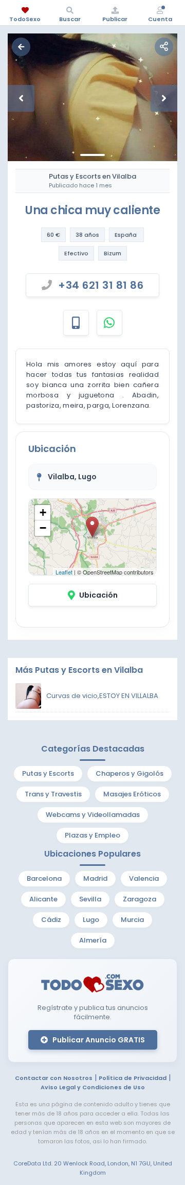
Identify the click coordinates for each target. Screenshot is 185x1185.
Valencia (144, 878)
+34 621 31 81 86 (100, 285)
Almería (92, 940)
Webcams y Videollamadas (93, 815)
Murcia (132, 920)
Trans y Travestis (53, 794)
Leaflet (63, 572)
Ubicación (98, 595)
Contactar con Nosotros (53, 1078)
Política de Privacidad (132, 1078)
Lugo (91, 920)
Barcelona (44, 878)
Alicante (43, 899)
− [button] (43, 527)
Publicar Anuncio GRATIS (98, 1040)
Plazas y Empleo (92, 835)
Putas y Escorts (48, 773)
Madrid (95, 878)
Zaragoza (139, 899)
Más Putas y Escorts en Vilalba (79, 670)
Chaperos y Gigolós (129, 773)
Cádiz (51, 920)
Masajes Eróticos (132, 794)
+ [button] (43, 512)
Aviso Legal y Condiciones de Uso (93, 1087)
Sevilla (90, 899)
